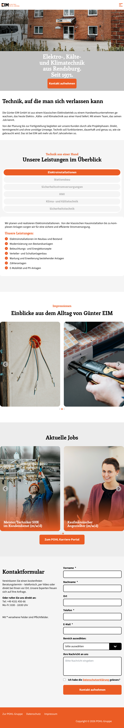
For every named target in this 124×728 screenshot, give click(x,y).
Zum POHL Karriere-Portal (62, 539)
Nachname (69, 582)
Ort (65, 596)
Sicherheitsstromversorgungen (62, 187)
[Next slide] (118, 364)
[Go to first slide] (118, 488)
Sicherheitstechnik (62, 209)
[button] (118, 4)
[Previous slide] (5, 364)
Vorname (68, 568)
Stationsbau (62, 180)
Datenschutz (33, 714)
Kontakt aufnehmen (62, 83)
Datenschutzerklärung (96, 680)
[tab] (59, 409)
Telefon (67, 610)
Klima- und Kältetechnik (62, 201)
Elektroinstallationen (62, 172)
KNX (62, 194)
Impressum (50, 714)
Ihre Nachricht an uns (75, 654)
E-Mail (67, 624)
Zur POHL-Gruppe (12, 714)
